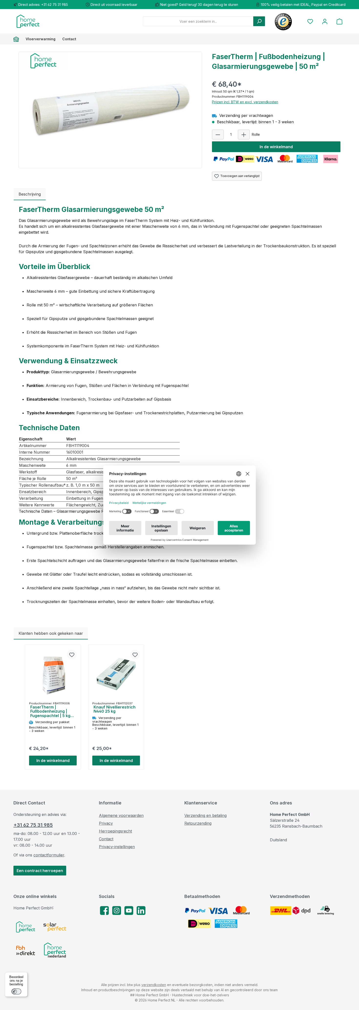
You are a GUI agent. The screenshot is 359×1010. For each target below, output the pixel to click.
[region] (110, 110)
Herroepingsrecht (115, 831)
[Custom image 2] (55, 926)
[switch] (16, 991)
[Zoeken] (259, 21)
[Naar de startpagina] (28, 21)
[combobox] (198, 21)
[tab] (30, 194)
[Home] (17, 38)
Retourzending (197, 823)
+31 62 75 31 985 (33, 825)
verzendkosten (153, 985)
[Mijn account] (325, 21)
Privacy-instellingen (117, 846)
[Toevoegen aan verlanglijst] (72, 654)
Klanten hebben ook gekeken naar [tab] (51, 633)
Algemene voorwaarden (121, 815)
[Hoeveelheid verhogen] (244, 134)
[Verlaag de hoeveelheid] (218, 134)
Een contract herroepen (40, 870)
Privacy (106, 823)
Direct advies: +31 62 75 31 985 (43, 4)
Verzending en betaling (205, 815)
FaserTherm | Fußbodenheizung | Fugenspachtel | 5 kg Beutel (50, 711)
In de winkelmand (276, 146)
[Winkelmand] (339, 21)
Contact (106, 838)
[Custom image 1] (25, 927)
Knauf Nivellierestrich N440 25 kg (115, 709)
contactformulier (48, 855)
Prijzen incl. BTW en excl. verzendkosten (245, 102)
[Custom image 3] (25, 950)
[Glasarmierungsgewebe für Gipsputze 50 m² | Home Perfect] (110, 104)
